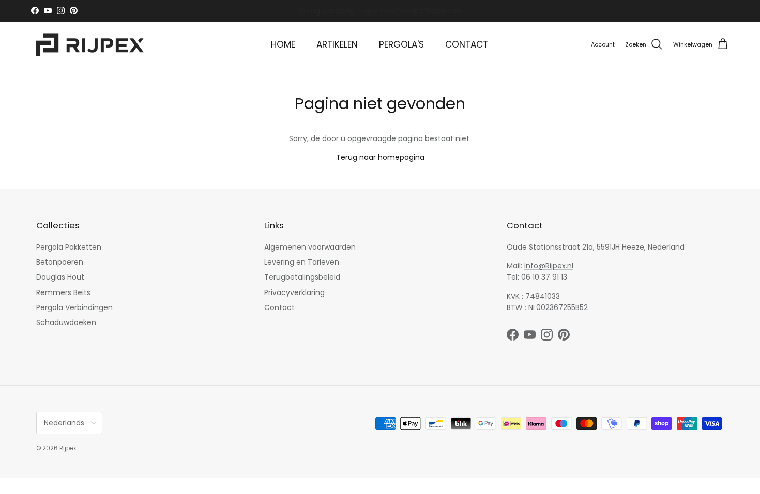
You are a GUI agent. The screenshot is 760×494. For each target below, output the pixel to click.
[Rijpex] (92, 44)
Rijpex (67, 448)
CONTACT (466, 44)
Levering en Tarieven (301, 262)
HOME (283, 44)
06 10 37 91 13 (544, 277)
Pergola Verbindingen (74, 307)
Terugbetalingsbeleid (302, 277)
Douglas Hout (60, 277)
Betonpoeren (59, 262)
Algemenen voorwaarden (310, 247)
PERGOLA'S (401, 44)
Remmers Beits (63, 292)
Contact (279, 307)
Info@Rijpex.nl (548, 265)
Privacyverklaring (294, 292)
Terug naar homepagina (380, 157)
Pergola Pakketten (68, 247)
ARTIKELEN (337, 44)
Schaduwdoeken (66, 322)
